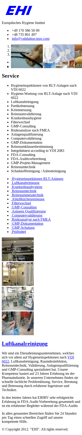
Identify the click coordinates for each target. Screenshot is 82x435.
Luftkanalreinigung (25, 344)
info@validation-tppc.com (30, 39)
